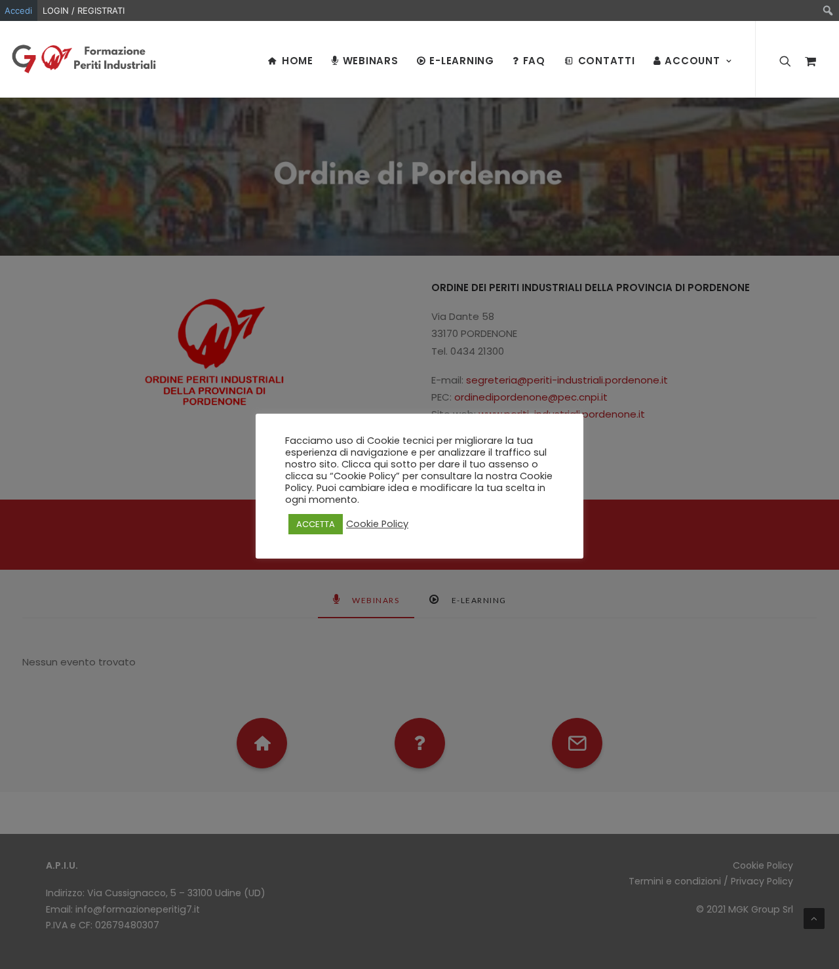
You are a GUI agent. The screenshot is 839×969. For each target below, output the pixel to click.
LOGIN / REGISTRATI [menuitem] (84, 10)
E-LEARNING (461, 61)
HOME (297, 61)
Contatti (606, 61)
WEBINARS (371, 61)
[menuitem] (828, 10)
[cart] (807, 59)
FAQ (534, 61)
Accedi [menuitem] (18, 10)
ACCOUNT (692, 61)
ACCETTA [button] (315, 524)
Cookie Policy (377, 524)
